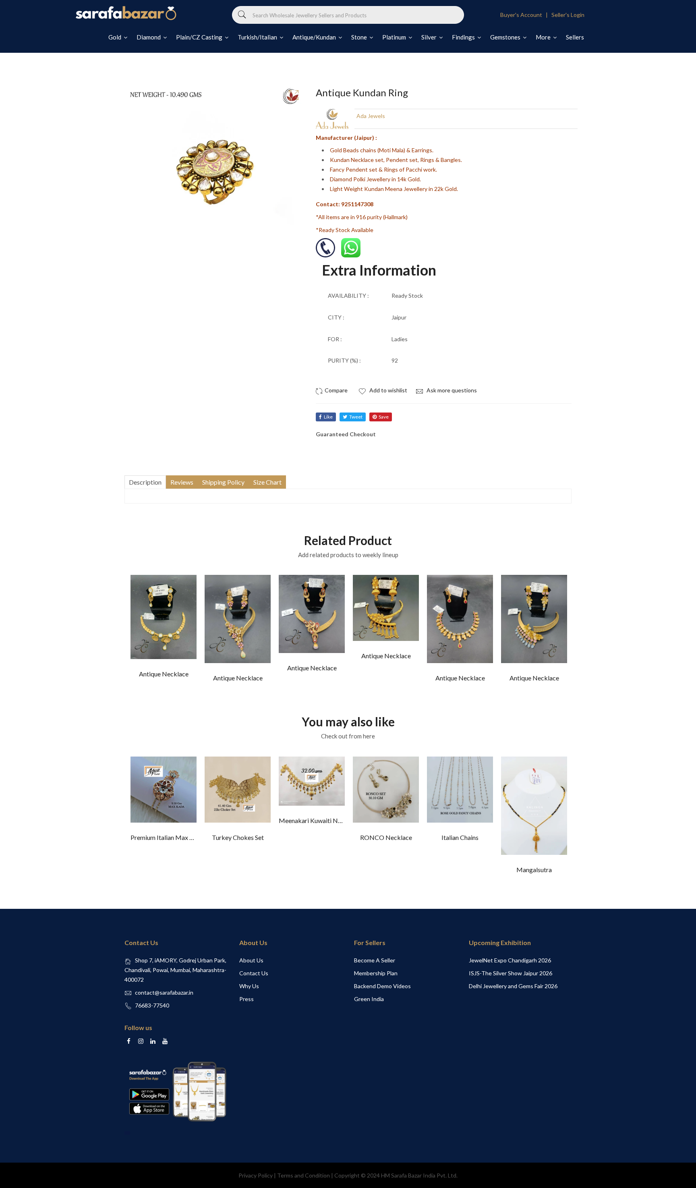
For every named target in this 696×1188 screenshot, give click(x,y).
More (544, 37)
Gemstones (506, 37)
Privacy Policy (255, 1175)
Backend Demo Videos (382, 986)
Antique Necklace (163, 674)
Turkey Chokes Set (238, 837)
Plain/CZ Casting (200, 37)
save (384, 417)
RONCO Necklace (386, 837)
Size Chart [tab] (267, 482)
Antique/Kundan (314, 37)
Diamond (149, 37)
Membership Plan (376, 973)
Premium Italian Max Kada (167, 837)
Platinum (394, 37)
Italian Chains (459, 837)
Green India (369, 998)
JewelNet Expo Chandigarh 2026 (510, 960)
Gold (115, 37)
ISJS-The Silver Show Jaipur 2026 (510, 973)
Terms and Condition (303, 1175)
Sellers (575, 37)
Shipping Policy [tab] (223, 482)
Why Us (249, 986)
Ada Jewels (370, 115)
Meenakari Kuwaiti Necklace (319, 820)
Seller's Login (567, 14)
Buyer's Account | (525, 14)
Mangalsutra (534, 869)
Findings (464, 37)
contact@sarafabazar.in (164, 992)
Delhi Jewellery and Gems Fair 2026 (513, 986)
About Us (251, 960)
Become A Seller (374, 960)
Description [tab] (145, 482)
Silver (429, 37)
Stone (359, 37)
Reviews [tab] (181, 482)
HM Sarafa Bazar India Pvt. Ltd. (419, 1175)
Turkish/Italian (258, 37)
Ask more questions (451, 390)
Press (246, 998)
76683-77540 (152, 1005)
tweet (355, 417)
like (328, 417)
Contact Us (253, 973)
